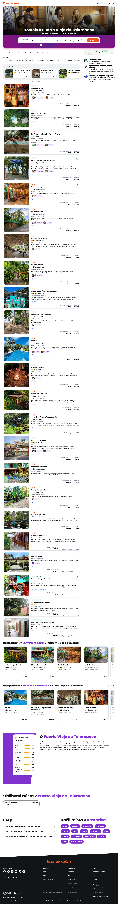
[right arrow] (113, 643)
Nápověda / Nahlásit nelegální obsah (53, 892)
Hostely (45, 871)
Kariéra (95, 879)
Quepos (84, 831)
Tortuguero (95, 831)
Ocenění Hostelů (72, 883)
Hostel (33, 86)
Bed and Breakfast (48, 879)
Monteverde (87, 826)
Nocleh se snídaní (36, 576)
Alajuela (65, 831)
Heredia (65, 836)
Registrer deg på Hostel (99, 888)
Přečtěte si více (40, 81)
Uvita (64, 841)
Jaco (74, 831)
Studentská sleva (72, 892)
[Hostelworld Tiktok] (23, 871)
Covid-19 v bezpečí (41, 589)
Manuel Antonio (76, 841)
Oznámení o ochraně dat (10, 900)
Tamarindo (100, 826)
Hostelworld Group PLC (99, 871)
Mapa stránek (74, 900)
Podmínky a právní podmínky (27, 900)
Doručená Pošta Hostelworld (100, 896)
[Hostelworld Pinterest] (20, 871)
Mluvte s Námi (46, 888)
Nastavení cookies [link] (85, 900)
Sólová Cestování (72, 888)
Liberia (65, 826)
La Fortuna (76, 836)
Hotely (44, 875)
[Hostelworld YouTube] (16, 871)
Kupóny (40, 900)
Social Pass (71, 871)
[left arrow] (108, 643)
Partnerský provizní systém (100, 892)
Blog (69, 875)
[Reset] (58, 40)
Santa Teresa (89, 836)
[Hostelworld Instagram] (12, 871)
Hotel (33, 554)
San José (75, 826)
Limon (106, 831)
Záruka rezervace (72, 879)
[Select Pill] (109, 3)
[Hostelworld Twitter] (8, 871)
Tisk (94, 875)
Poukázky (47, 900)
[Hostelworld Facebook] (4, 871)
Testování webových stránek (60, 900)
